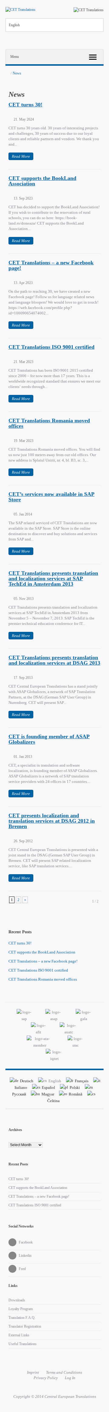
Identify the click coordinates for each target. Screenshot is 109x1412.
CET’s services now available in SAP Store (51, 497)
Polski (75, 1087)
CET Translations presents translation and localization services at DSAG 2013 (54, 660)
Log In (70, 1378)
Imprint (33, 1372)
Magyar (47, 1094)
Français (81, 1081)
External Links (18, 1335)
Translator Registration (24, 1326)
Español (48, 1087)
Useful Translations (22, 1344)
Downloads (16, 1300)
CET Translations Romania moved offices (49, 423)
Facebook (25, 1242)
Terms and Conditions (64, 1372)
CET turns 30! (25, 105)
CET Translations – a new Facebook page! (51, 265)
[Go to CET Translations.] (7, 73)
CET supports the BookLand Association (42, 181)
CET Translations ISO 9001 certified (51, 347)
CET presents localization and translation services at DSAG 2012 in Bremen (51, 820)
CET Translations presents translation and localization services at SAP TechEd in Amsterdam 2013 (53, 578)
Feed (22, 1269)
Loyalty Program (20, 1309)
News (17, 73)
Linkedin (24, 1255)
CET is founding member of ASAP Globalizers (49, 739)
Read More (21, 156)
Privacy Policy (46, 1378)
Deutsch (26, 1081)
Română (75, 1094)
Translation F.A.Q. (21, 1318)
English (14, 25)
